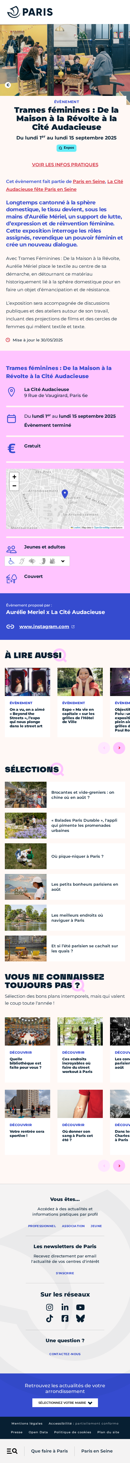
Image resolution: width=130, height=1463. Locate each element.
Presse (17, 1432)
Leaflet (76, 527)
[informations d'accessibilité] (37, 561)
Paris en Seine (97, 1451)
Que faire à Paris (49, 1451)
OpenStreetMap (102, 527)
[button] (65, 494)
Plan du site (108, 1432)
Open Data (38, 1432)
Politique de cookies (72, 1432)
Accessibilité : (84, 1423)
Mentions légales (27, 1423)
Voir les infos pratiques (65, 164)
